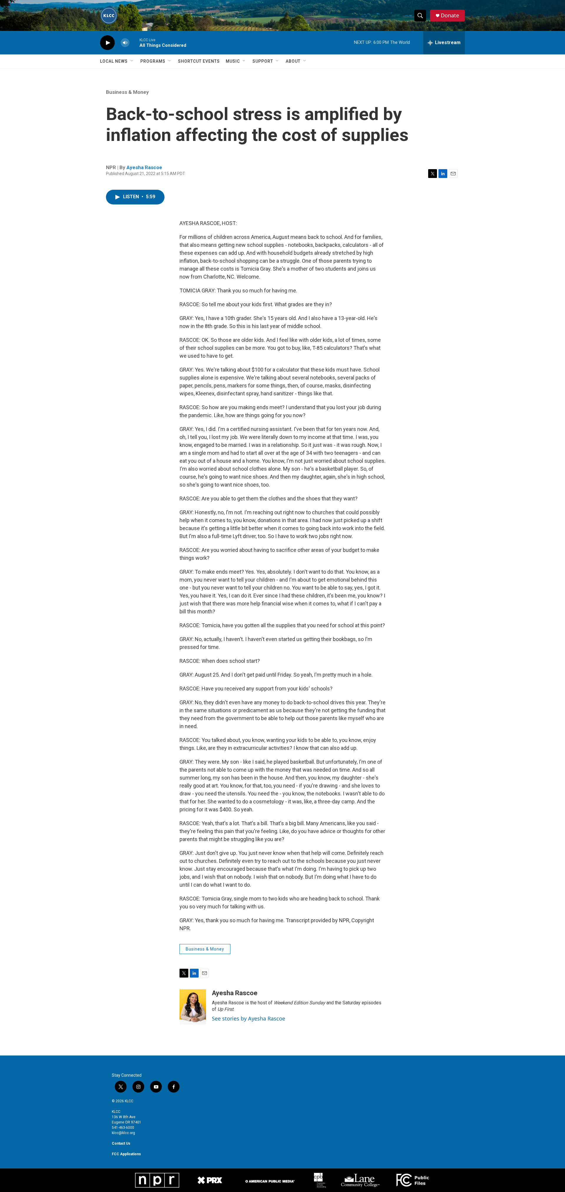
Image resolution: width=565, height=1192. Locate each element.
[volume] (125, 42)
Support (262, 61)
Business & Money (127, 92)
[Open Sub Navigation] (132, 61)
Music (233, 61)
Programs (152, 61)
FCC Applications (126, 1154)
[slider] (134, 42)
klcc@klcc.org (123, 1133)
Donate (450, 15)
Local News (114, 61)
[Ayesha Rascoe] (193, 1007)
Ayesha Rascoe (144, 167)
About (293, 61)
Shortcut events (199, 61)
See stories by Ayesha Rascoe (248, 1018)
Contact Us (121, 1143)
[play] (107, 42)
